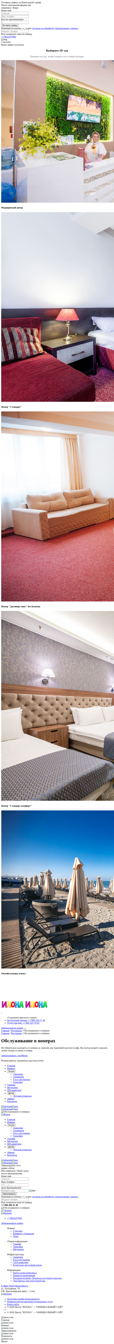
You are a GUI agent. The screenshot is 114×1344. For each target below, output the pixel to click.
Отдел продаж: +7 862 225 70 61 (23, 1023)
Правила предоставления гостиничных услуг (30, 1301)
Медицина (12, 1087)
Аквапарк (18, 1074)
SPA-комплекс (14, 1090)
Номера (11, 1068)
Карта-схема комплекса (25, 1273)
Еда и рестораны (21, 1079)
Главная (11, 1065)
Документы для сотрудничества (29, 1281)
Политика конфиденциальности (23, 1299)
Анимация (18, 1077)
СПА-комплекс (20, 1262)
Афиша (10, 1098)
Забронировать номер (12, 1028)
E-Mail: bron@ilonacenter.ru (14, 1286)
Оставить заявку (9, 25)
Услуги (11, 1071)
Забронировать (9, 1194)
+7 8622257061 (8, 36)
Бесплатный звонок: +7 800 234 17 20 (26, 1020)
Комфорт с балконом (23, 1233)
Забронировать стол (11, 1055)
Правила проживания (24, 1275)
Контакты (12, 1101)
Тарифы (11, 1085)
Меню (24, 1055)
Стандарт (18, 1231)
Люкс (16, 1236)
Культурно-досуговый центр (27, 1265)
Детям (11, 1093)
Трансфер (18, 1082)
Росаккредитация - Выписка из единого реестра (37, 1278)
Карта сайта (13, 1304)
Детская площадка (22, 1096)
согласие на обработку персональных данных (55, 28)
